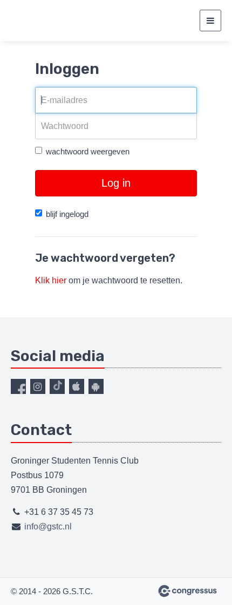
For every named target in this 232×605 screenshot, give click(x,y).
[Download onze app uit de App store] (76, 386)
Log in (116, 183)
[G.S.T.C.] (24, 21)
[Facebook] (18, 386)
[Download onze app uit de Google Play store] (96, 386)
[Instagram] (37, 386)
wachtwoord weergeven (87, 151)
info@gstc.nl (48, 526)
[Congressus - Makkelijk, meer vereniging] (187, 591)
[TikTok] (57, 386)
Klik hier (50, 280)
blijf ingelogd (67, 214)
